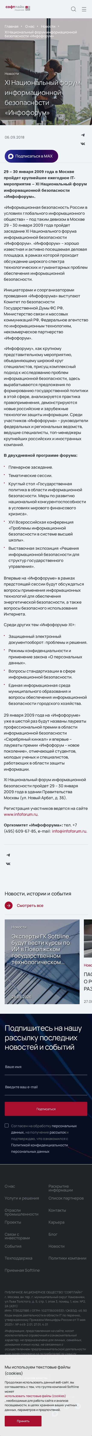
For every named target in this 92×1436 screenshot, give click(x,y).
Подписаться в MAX (33, 156)
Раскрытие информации (61, 1188)
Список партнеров (66, 1198)
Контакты (57, 1210)
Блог (53, 1234)
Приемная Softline (22, 1270)
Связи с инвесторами (17, 1236)
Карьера (56, 1222)
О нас (29, 26)
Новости (48, 26)
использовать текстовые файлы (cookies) (35, 1396)
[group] (42, 961)
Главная (11, 26)
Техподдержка (18, 1258)
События (13, 1246)
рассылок (58, 1132)
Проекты (13, 1222)
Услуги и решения (22, 1198)
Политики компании (67, 1258)
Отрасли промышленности (22, 1212)
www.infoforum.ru (20, 814)
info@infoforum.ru (69, 831)
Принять (23, 1421)
